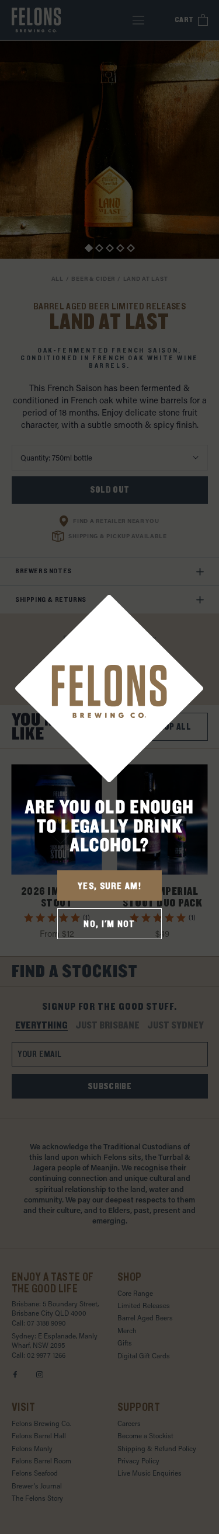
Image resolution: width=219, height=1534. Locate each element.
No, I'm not (109, 924)
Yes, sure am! (109, 886)
